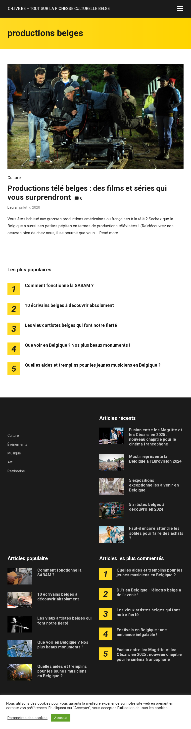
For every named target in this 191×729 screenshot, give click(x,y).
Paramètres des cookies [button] (27, 718)
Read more (108, 233)
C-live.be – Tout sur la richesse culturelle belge (59, 8)
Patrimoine (16, 471)
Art (9, 462)
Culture (14, 177)
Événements (17, 444)
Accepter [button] (60, 718)
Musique (14, 453)
